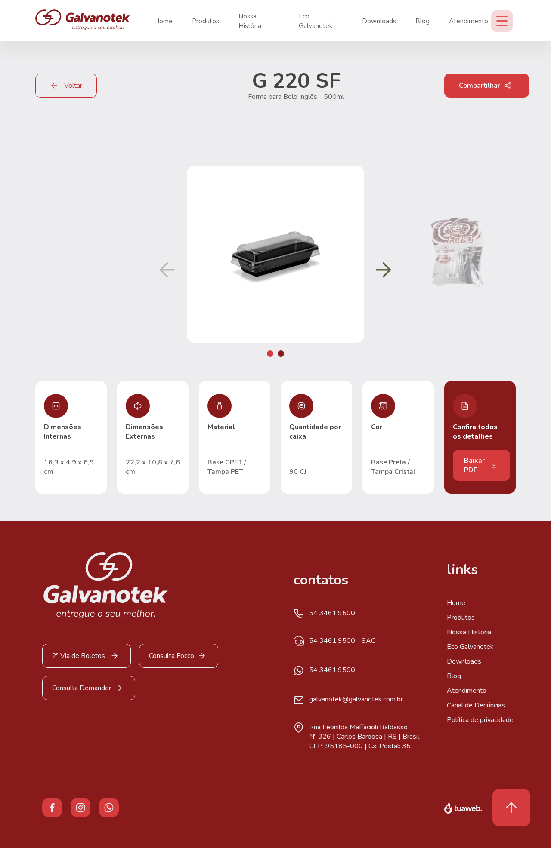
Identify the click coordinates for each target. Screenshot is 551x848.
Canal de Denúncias (476, 705)
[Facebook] (52, 806)
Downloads (379, 21)
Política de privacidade (480, 720)
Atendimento (468, 21)
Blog (422, 21)
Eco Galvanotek (470, 646)
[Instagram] (80, 806)
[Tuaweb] (463, 808)
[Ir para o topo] (511, 807)
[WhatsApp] (109, 806)
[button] (270, 353)
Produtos (205, 21)
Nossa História (469, 632)
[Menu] (502, 21)
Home (163, 21)
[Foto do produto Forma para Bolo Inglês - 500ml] (275, 340)
